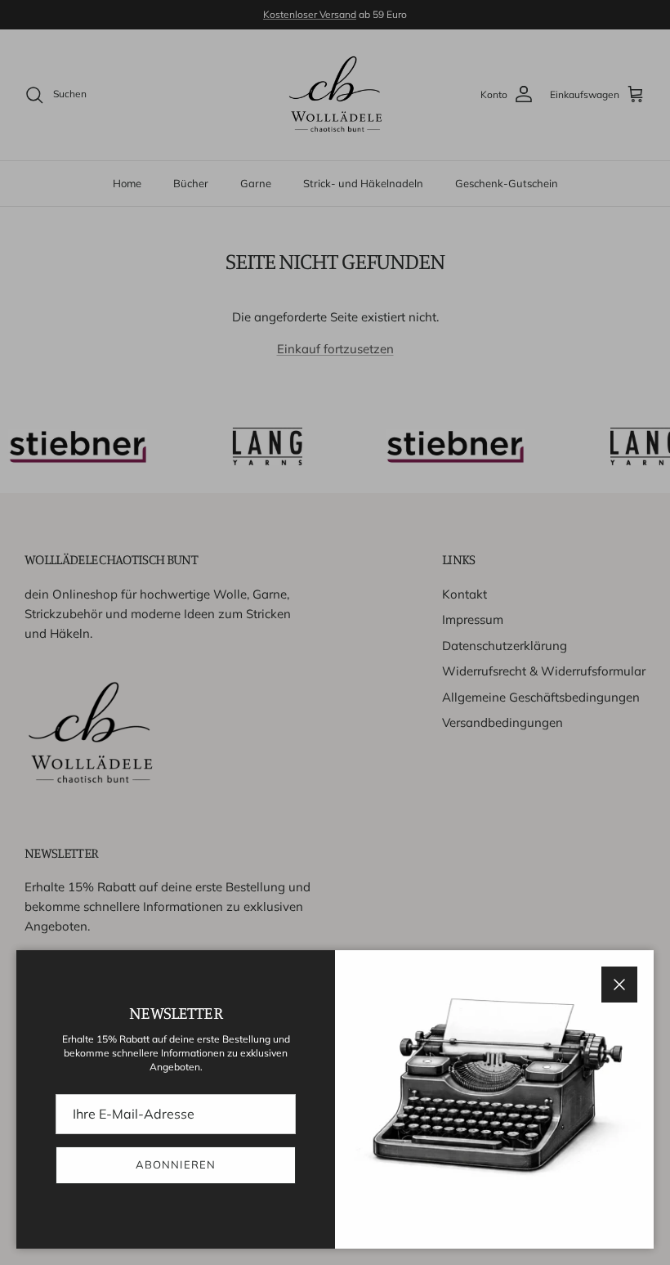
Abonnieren (175, 1164)
